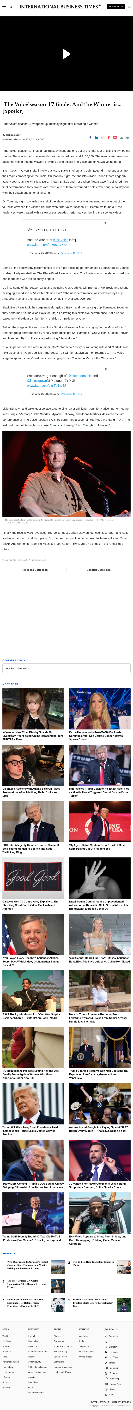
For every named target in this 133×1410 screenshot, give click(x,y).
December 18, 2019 (71, 253)
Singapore (84, 1346)
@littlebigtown (37, 380)
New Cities (33, 1382)
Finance (32, 1357)
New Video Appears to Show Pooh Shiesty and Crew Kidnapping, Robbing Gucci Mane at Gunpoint (98, 1240)
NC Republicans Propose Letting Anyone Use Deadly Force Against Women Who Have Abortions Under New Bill (30, 1074)
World (5, 1336)
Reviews (6, 1387)
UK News (6, 1341)
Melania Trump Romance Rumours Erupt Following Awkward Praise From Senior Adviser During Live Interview (98, 1018)
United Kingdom (86, 1351)
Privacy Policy (60, 1351)
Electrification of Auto (38, 1351)
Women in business (37, 1372)
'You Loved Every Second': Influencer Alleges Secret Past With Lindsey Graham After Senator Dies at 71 (31, 962)
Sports (5, 1382)
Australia (83, 1336)
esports (31, 1377)
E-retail (31, 1336)
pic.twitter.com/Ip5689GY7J (47, 245)
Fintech (31, 1387)
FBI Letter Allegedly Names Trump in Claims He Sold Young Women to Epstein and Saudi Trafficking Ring (31, 849)
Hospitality (33, 1341)
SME (4, 1357)
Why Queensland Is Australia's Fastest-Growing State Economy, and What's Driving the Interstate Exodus (28, 1265)
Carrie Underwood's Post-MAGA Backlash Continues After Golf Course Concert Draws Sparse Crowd (96, 736)
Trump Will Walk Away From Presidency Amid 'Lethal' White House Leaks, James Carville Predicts (30, 1131)
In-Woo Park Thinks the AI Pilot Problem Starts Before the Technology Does (93, 1302)
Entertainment (9, 1372)
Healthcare (33, 1346)
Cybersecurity (34, 1362)
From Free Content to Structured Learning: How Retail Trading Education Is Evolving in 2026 (25, 1302)
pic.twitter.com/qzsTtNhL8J (46, 385)
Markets (6, 1346)
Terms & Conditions (63, 1346)
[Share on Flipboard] (109, 138)
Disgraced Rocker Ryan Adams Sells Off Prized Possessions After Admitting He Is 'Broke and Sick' (31, 792)
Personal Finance (10, 1362)
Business (6, 1351)
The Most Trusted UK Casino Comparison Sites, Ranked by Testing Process (27, 1284)
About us (58, 1336)
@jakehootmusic (79, 376)
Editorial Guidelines (99, 569)
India (81, 1341)
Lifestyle (6, 1377)
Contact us (59, 1341)
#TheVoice (60, 240)
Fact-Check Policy (62, 1372)
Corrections (59, 1362)
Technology (7, 1367)
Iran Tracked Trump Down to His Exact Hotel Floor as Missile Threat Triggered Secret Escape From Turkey (99, 792)
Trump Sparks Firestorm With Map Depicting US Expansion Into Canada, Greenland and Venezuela (98, 1074)
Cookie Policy (60, 1357)
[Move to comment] (128, 138)
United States (85, 1357)
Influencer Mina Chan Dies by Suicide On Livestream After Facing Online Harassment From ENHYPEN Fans (32, 736)
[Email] (121, 138)
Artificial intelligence (37, 1367)
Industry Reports (36, 1392)
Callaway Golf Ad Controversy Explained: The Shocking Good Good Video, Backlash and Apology (30, 905)
